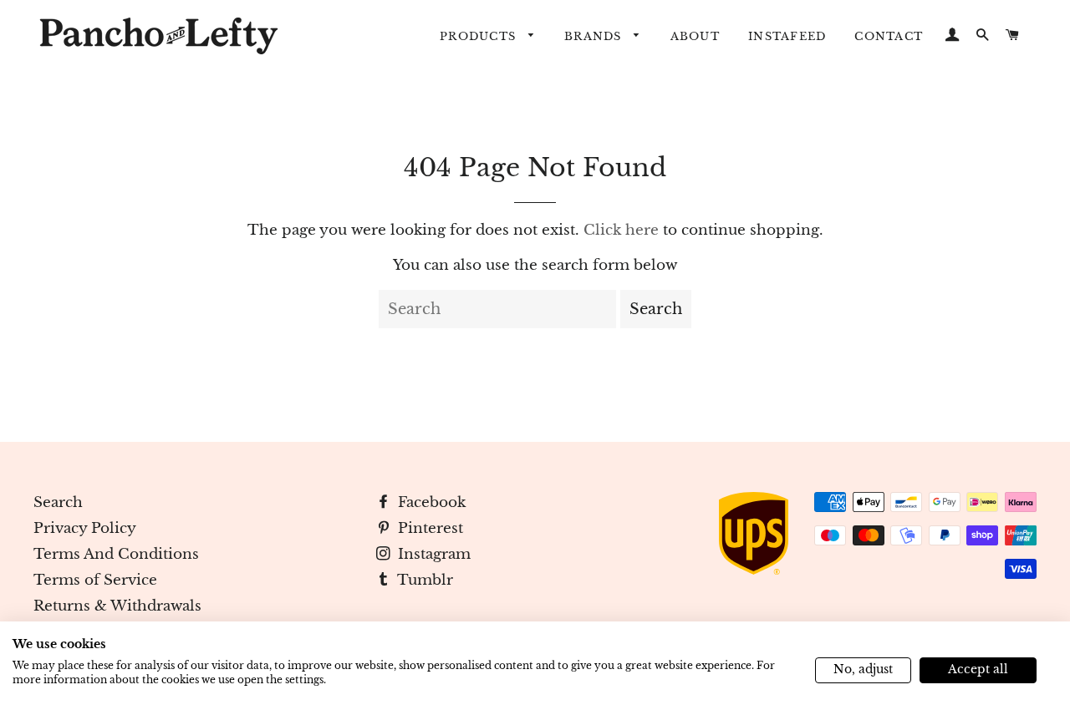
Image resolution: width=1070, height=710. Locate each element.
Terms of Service (95, 580)
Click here (621, 230)
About (695, 36)
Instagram (432, 554)
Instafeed (787, 36)
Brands (595, 36)
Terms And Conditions (116, 554)
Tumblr (423, 580)
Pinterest (428, 528)
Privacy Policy (84, 528)
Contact (888, 36)
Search (58, 502)
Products (480, 36)
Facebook (430, 502)
